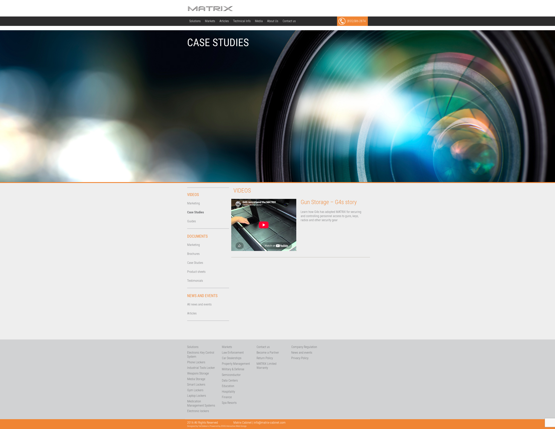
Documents (197, 236)
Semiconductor (231, 375)
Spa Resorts (229, 403)
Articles (224, 21)
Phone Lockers (196, 362)
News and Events (202, 295)
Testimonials (195, 280)
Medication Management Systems (201, 403)
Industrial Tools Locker (201, 368)
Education (228, 386)
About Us (272, 21)
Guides (191, 221)
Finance (227, 397)
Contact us (289, 21)
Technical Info (242, 21)
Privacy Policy (299, 358)
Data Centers (230, 380)
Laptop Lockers (196, 395)
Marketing (193, 203)
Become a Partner (268, 352)
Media (259, 21)
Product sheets (196, 272)
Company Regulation (304, 347)
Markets (210, 21)
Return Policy (265, 358)
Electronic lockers (198, 411)
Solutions (195, 21)
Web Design (241, 426)
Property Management (236, 364)
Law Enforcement (233, 352)
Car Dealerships (231, 358)
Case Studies (195, 212)
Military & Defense (233, 369)
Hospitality (228, 391)
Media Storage (196, 379)
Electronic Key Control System (200, 355)
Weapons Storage (198, 373)
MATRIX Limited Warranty (266, 366)
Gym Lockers (195, 390)
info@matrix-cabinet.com (270, 422)
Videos (193, 194)
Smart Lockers (196, 384)
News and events (301, 352)
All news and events (199, 304)
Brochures (193, 254)
